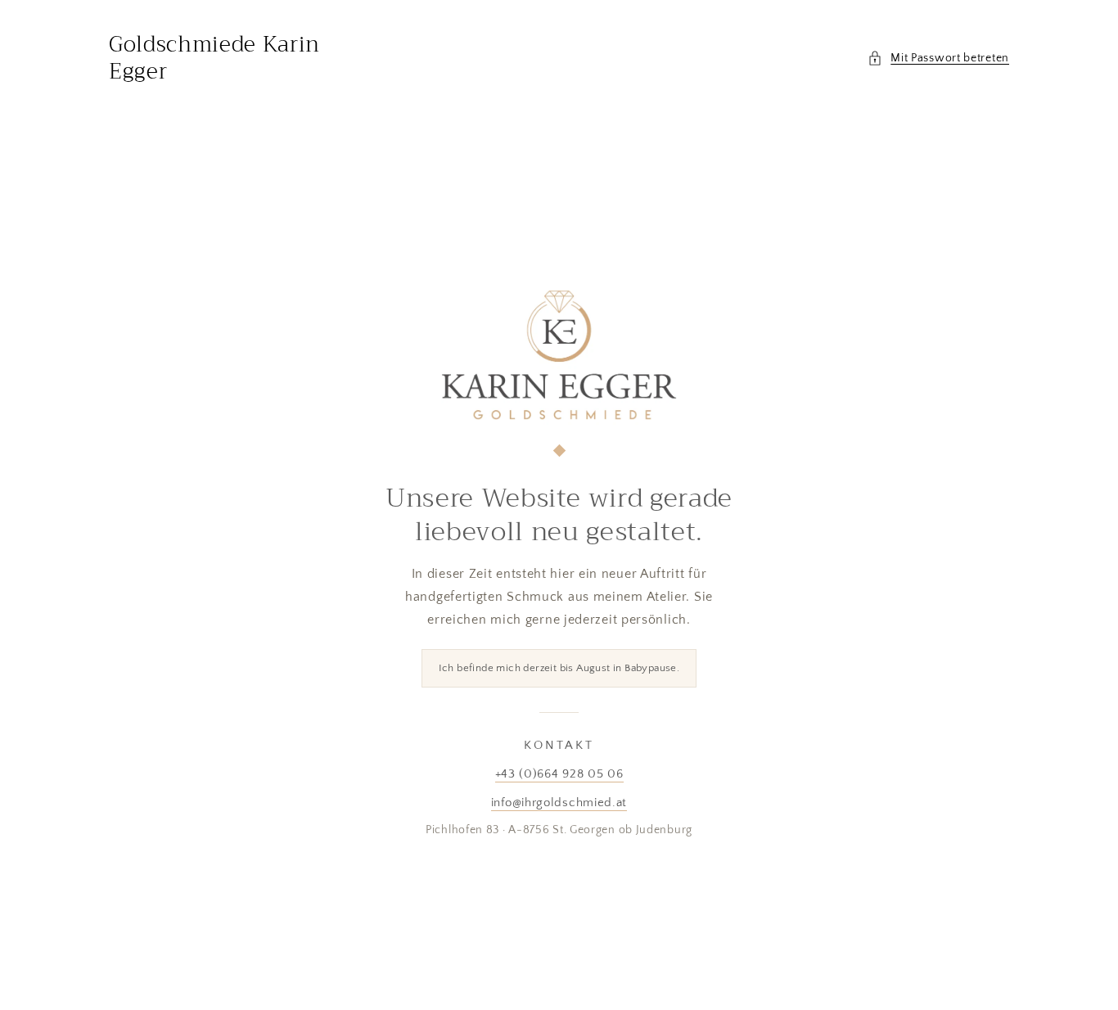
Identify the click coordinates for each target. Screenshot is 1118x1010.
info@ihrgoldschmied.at (559, 802)
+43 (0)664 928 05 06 (559, 774)
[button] (938, 58)
